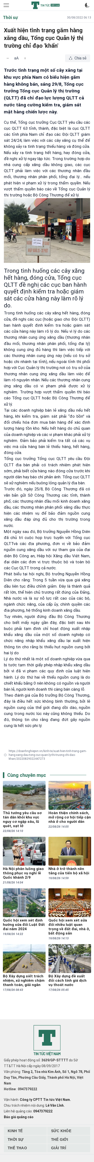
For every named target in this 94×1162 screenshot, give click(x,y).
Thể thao (17, 1148)
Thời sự (16, 1139)
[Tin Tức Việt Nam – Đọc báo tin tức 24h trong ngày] (45, 5)
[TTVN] (47, 1041)
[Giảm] (8, 58)
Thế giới (59, 1139)
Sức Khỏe (61, 1131)
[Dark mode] (87, 5)
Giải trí (58, 1148)
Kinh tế (15, 1131)
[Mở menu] (7, 5)
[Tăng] (25, 58)
